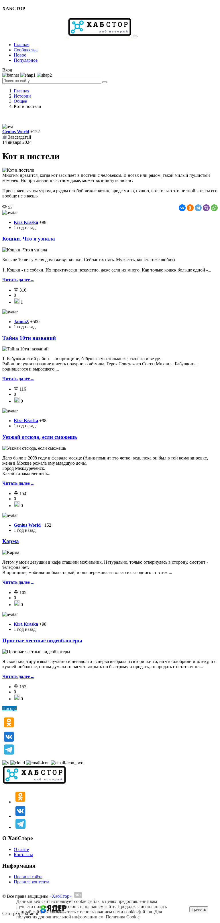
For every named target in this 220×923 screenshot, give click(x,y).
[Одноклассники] (190, 207)
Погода (9, 708)
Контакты (23, 854)
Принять (199, 909)
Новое (20, 55)
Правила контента (31, 881)
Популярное (26, 60)
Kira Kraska (26, 222)
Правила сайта (28, 876)
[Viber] (206, 207)
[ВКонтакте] (182, 207)
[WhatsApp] (214, 207)
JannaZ (21, 321)
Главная (21, 44)
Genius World (15, 131)
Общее (20, 101)
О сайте (21, 849)
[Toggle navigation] (135, 36)
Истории (22, 96)
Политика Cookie (123, 916)
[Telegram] (198, 207)
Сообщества (26, 49)
